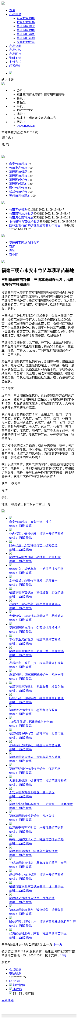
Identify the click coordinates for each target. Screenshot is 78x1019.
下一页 (57, 944)
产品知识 (15, 50)
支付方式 (15, 62)
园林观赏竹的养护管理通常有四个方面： (36, 225)
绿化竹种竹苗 (26, 42)
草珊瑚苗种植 (26, 30)
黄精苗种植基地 (19, 195)
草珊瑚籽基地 (26, 38)
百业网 (13, 254)
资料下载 (15, 58)
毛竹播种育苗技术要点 (24, 221)
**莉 (63, 955)
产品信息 (15, 14)
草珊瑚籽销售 (26, 34)
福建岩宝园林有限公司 (24, 242)
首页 (12, 10)
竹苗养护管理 (18, 209)
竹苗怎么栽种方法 (21, 217)
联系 (29, 525)
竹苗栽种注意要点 (21, 213)
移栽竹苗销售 (18, 191)
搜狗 (12, 250)
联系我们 (15, 66)
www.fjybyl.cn (26, 125)
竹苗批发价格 (26, 22)
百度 (12, 246)
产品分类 (15, 46)
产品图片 (15, 54)
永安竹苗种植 (26, 18)
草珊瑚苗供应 (26, 26)
